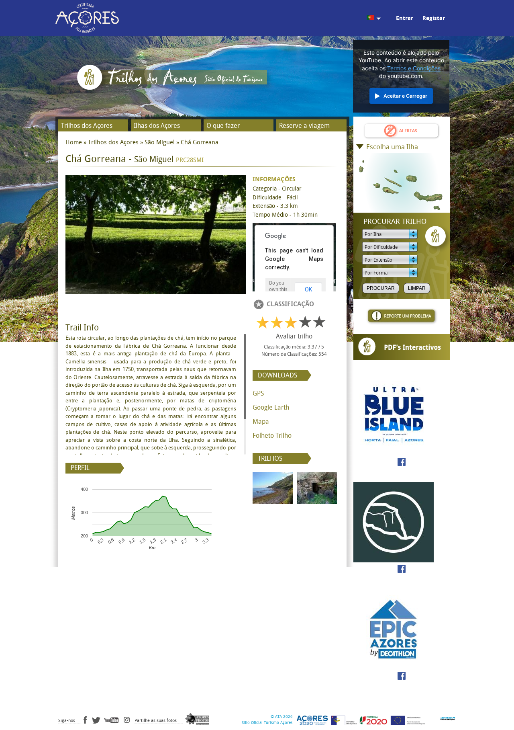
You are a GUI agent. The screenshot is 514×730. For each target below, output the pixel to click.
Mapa (261, 421)
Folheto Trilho (272, 435)
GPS (258, 393)
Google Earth (271, 407)
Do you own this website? (278, 289)
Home (73, 142)
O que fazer (223, 125)
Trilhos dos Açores (86, 125)
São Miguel (160, 142)
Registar (433, 18)
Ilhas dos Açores (157, 125)
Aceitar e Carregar (405, 96)
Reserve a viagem (304, 125)
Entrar (404, 18)
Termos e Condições (414, 68)
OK (308, 289)
